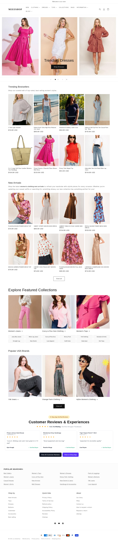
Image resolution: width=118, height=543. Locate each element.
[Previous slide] (51, 79)
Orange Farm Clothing (51, 399)
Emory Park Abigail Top (66, 168)
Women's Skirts (9, 484)
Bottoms (11, 507)
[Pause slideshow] (67, 79)
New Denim (33, 341)
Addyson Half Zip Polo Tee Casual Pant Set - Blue (96, 128)
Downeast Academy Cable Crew (68, 127)
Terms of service (45, 538)
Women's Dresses (65, 473)
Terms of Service (47, 500)
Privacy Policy (47, 497)
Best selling (12, 517)
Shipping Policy (47, 507)
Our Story (79, 497)
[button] (35, 7)
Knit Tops (101, 341)
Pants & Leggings (94, 473)
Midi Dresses (36, 484)
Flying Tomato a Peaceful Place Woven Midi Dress (45, 169)
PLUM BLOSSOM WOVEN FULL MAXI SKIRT (70, 267)
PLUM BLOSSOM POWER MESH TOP (19, 226)
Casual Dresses (9, 480)
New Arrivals (36, 480)
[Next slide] (63, 79)
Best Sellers (7, 473)
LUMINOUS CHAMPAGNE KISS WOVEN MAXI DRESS (97, 267)
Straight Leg (16, 341)
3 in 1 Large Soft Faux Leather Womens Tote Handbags (20, 169)
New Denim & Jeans (66, 480)
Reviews (45, 514)
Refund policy (46, 504)
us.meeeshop (16, 538)
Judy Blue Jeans (16, 336)
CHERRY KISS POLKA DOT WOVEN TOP (45, 267)
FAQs (78, 500)
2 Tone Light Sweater (14, 127)
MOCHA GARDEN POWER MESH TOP (19, 267)
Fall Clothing (84, 336)
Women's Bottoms (94, 477)
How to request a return (84, 507)
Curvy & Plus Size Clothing (53, 331)
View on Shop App (70, 454)
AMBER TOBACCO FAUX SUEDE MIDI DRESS (71, 226)
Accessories (12, 514)
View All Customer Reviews (50, 454)
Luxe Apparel (50, 341)
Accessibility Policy (48, 510)
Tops (9, 500)
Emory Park (67, 336)
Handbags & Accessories (68, 484)
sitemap (79, 514)
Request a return (81, 510)
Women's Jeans (14, 331)
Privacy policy (35, 538)
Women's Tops (82, 331)
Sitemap (45, 517)
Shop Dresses (59, 67)
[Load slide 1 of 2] (55, 79)
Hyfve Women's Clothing (86, 399)
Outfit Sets (67, 341)
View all (59, 279)
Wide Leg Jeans (33, 336)
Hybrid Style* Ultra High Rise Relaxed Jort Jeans (45, 128)
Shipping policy (56, 538)
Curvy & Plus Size (50, 336)
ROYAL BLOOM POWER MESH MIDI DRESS (96, 226)
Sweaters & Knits (101, 336)
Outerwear (84, 341)
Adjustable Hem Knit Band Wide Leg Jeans (95, 169)
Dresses (10, 504)
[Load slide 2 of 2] (58, 79)
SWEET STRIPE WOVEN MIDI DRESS (45, 226)
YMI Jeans (12, 399)
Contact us (80, 504)
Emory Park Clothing (66, 477)
